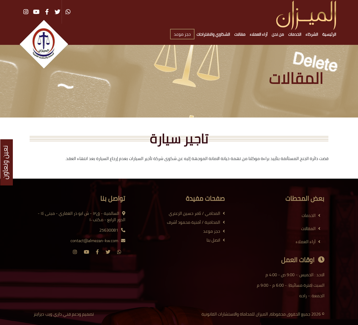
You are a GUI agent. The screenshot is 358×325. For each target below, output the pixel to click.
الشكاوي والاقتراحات (213, 34)
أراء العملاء (259, 34)
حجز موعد (182, 34)
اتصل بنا (213, 240)
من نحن (278, 34)
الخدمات (294, 34)
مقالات (240, 34)
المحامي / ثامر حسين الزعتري (194, 213)
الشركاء (312, 34)
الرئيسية (329, 34)
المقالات (308, 228)
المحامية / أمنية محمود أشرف (193, 222)
